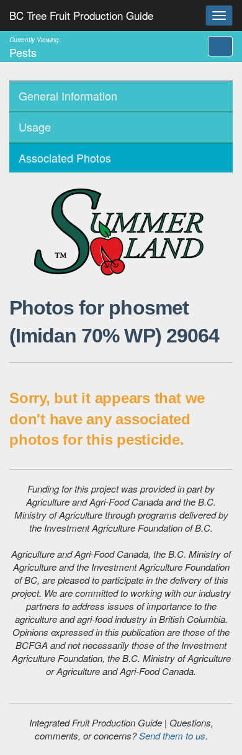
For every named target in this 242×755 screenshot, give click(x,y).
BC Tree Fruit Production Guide (81, 15)
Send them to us (172, 735)
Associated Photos (65, 158)
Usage (35, 126)
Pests (35, 46)
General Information (68, 95)
